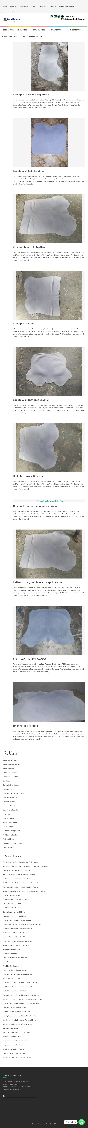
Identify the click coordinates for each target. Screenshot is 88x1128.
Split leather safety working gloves (16, 899)
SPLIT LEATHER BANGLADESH (30, 658)
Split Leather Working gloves (13, 1049)
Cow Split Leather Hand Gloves (14, 912)
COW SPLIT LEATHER (25, 726)
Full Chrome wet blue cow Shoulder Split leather (20, 862)
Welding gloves (8, 839)
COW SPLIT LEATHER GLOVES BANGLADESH (20, 983)
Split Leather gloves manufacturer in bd (17, 987)
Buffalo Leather (9, 36)
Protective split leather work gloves (16, 933)
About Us (13, 6)
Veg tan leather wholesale (12, 1037)
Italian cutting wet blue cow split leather (38, 582)
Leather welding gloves (11, 895)
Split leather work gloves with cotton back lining (21, 883)
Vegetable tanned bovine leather (15, 970)
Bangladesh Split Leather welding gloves (17, 1057)
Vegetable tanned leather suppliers (16, 1041)
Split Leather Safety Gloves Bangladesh (17, 945)
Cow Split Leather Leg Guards (13, 793)
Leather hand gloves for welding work (17, 920)
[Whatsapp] (81, 1122)
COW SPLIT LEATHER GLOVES (14, 991)
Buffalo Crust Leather (10, 760)
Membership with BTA (67, 6)
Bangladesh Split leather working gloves (17, 1024)
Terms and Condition (38, 6)
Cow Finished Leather (10, 777)
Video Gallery (8, 11)
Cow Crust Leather (9, 773)
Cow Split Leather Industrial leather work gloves (20, 1016)
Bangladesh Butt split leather (31, 400)
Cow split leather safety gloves (14, 1007)
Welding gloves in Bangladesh (14, 1053)
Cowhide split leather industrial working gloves (20, 887)
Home (5, 6)
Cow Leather (39, 30)
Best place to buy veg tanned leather (17, 1032)
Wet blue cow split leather (29, 476)
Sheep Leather (76, 30)
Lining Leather (8, 962)
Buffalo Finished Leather (11, 764)
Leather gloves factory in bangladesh (16, 1012)
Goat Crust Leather (10, 806)
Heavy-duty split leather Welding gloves (18, 941)
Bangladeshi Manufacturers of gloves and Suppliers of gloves (25, 866)
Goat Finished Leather (11, 810)
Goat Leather (57, 30)
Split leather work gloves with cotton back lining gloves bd (25, 891)
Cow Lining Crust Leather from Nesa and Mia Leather (22, 924)
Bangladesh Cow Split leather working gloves (19, 1020)
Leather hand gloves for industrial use (17, 879)
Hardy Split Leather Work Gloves (14, 916)
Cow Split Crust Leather (11, 785)
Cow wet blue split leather (29, 247)
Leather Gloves (8, 818)
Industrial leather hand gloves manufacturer (19, 874)
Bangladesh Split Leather (28, 171)
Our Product (23, 6)
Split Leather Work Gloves (12, 908)
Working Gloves (8, 847)
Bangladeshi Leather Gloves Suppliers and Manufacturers (23, 999)
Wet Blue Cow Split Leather (13, 843)
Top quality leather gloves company (16, 870)
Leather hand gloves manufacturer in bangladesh (21, 1003)
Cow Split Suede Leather (12, 797)
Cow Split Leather (18, 30)
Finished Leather (9, 802)
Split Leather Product (33, 36)
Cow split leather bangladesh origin (35, 506)
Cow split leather (23, 323)
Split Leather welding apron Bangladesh (17, 928)
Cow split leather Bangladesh (31, 94)
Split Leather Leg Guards (12, 831)
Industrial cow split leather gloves (15, 937)
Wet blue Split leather (11, 966)
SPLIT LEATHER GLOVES (12, 904)
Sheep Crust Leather (10, 822)
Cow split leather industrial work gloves (17, 974)
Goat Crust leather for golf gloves (15, 958)
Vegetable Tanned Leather (12, 1045)
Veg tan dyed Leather (11, 1028)
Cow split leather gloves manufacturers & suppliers (21, 995)
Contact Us (52, 6)
